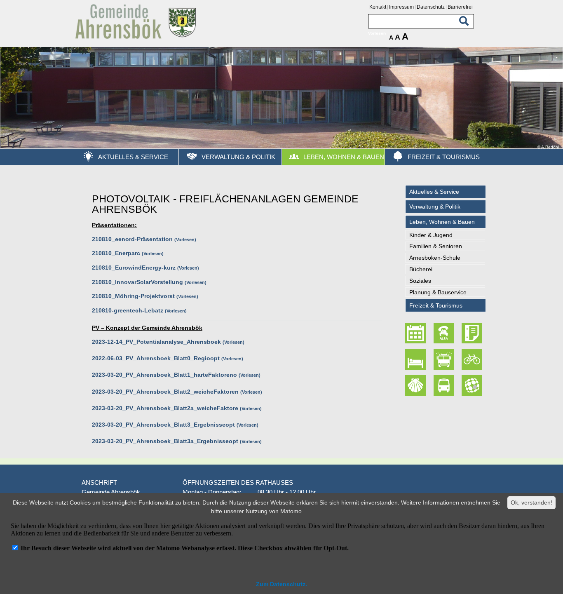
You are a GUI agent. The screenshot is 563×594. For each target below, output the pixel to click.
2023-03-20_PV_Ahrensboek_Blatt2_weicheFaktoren (165, 391)
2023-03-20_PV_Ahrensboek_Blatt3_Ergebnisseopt (163, 424)
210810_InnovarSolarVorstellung (137, 282)
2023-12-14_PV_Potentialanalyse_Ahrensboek (156, 341)
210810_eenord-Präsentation (132, 239)
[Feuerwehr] (445, 359)
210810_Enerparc (116, 253)
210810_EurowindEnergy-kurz (134, 267)
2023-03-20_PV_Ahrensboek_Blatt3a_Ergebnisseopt (165, 441)
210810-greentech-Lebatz (127, 310)
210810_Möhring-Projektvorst (133, 296)
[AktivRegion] (473, 359)
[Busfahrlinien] (445, 386)
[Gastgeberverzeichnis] (417, 359)
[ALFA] (445, 333)
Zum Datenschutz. (281, 584)
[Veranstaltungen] (417, 333)
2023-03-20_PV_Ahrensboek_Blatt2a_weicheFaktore (165, 408)
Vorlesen (185, 239)
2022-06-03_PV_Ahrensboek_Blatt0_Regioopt (156, 358)
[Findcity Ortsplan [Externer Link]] (473, 386)
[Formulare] (473, 333)
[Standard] (137, 37)
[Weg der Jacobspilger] (417, 386)
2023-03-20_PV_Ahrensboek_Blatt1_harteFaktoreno (164, 374)
